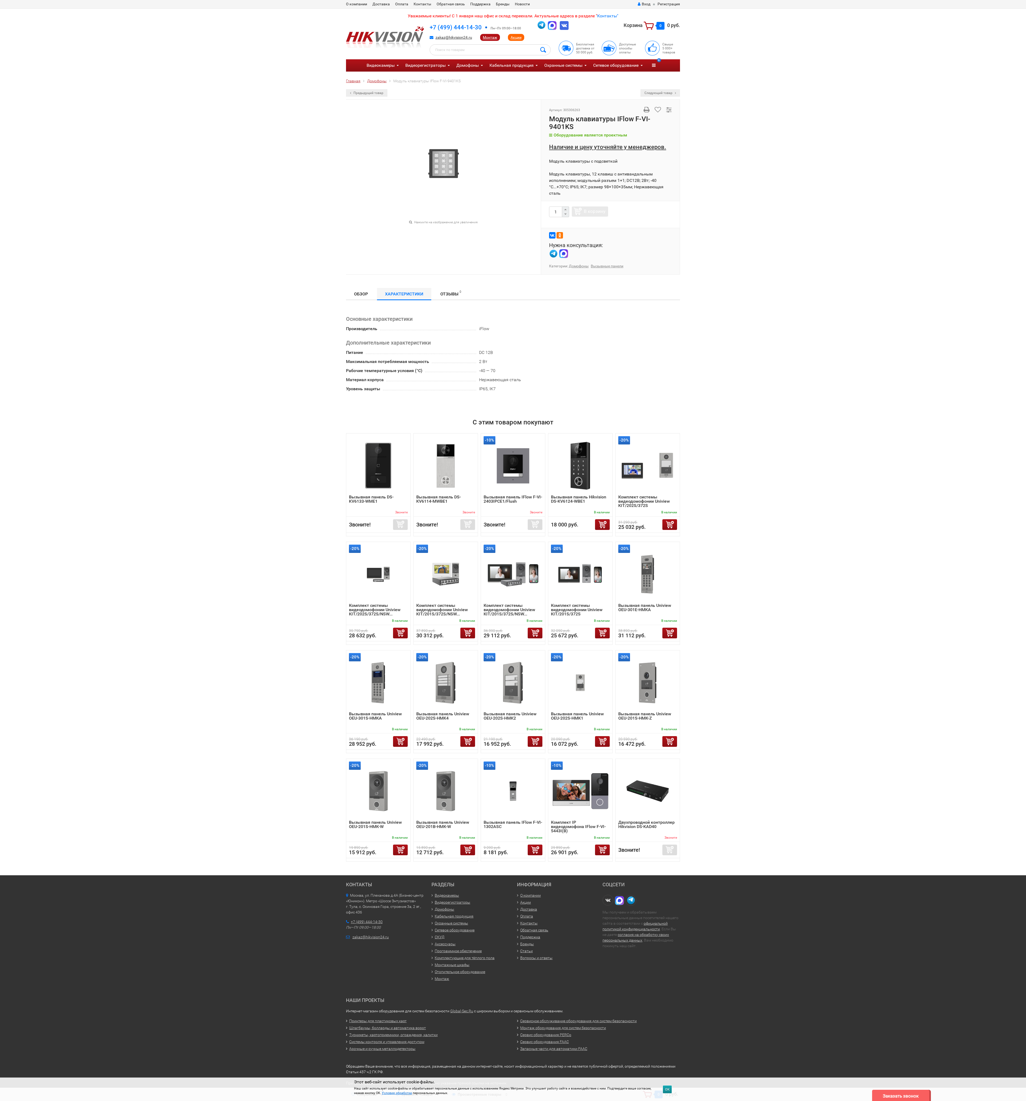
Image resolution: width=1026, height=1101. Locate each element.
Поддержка (480, 4)
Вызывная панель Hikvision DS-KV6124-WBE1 (578, 499)
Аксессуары (445, 944)
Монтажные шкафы (452, 965)
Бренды (503, 4)
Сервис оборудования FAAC (544, 1042)
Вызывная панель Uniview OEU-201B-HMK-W (442, 824)
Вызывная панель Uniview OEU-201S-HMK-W (375, 824)
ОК (667, 1089)
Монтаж (490, 37)
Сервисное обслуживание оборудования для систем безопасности (578, 1021)
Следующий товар (658, 93)
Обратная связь (451, 4)
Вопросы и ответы (536, 958)
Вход (646, 4)
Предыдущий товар (368, 93)
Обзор (361, 293)
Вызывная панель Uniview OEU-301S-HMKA (375, 716)
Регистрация (669, 4)
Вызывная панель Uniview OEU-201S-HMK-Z (644, 716)
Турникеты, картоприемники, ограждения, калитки (393, 1035)
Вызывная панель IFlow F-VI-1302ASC (513, 824)
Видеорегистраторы (425, 65)
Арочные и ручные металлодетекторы (382, 1049)
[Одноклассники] (560, 235)
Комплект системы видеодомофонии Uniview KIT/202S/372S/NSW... (375, 609)
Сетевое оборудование (616, 65)
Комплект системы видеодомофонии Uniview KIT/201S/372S (577, 609)
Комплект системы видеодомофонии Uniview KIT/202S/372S (644, 501)
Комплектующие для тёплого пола (465, 958)
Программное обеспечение (458, 951)
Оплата (401, 4)
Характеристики (404, 293)
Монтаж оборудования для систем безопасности (563, 1028)
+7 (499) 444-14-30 (456, 27)
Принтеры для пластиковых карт (378, 1021)
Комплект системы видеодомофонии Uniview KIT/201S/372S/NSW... (442, 609)
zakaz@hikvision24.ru (454, 37)
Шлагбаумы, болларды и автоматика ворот (387, 1028)
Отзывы (450, 293)
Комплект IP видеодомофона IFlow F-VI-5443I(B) (578, 826)
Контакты (422, 4)
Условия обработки (397, 1093)
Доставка (381, 4)
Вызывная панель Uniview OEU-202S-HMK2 (510, 716)
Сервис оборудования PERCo (545, 1035)
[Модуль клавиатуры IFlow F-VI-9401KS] (443, 163)
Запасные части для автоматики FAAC (553, 1049)
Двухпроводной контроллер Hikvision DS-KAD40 (646, 824)
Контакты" (607, 15)
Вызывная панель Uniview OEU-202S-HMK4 (442, 716)
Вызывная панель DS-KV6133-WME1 (371, 499)
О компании (356, 4)
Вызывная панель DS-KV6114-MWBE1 (438, 499)
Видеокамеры (381, 65)
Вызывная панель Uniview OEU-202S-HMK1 (577, 716)
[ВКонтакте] (552, 235)
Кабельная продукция (511, 65)
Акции (516, 37)
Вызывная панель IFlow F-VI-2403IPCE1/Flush (513, 499)
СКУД (439, 937)
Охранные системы (563, 65)
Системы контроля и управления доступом (386, 1042)
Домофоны (467, 65)
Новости (522, 4)
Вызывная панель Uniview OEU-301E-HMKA (644, 607)
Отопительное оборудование (460, 972)
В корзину (594, 211)
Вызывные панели (607, 266)
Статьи (526, 951)
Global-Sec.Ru (461, 1011)
